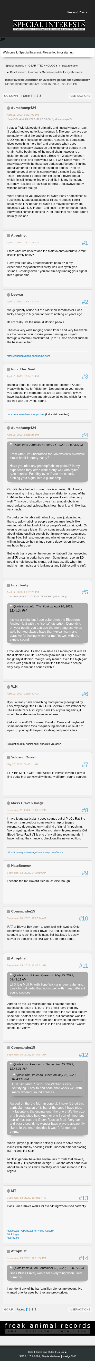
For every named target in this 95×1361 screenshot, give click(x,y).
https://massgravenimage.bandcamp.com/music (35, 852)
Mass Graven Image (27, 803)
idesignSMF (69, 1356)
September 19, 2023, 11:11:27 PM (26, 1258)
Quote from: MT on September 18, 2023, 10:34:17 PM (48, 1268)
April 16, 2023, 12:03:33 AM (22, 242)
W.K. (15, 686)
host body (19, 585)
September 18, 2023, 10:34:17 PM (26, 1197)
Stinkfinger (13, 1234)
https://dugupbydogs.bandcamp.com (28, 355)
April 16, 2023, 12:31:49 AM (22, 301)
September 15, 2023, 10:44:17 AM (26, 1054)
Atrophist (19, 235)
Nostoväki (13, 1237)
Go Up (8, 1309)
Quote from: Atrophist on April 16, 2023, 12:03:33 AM (48, 444)
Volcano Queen (24, 757)
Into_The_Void (23, 369)
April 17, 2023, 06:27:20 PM (23, 592)
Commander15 (23, 911)
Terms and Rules (45, 1352)
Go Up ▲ (62, 1352)
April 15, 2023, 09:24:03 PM (23, 114)
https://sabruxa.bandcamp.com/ (25, 414)
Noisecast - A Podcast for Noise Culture (30, 1230)
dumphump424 (23, 108)
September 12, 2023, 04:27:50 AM (26, 872)
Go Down (11, 95)
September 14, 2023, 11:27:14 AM (26, 918)
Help (30, 1352)
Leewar (17, 294)
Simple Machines (50, 1356)
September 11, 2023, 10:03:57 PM (26, 810)
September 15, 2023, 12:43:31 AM (26, 965)
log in (56, 52)
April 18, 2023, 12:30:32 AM (22, 693)
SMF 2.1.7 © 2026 (29, 1356)
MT (13, 1191)
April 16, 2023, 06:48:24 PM (23, 435)
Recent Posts (77, 12)
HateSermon (21, 865)
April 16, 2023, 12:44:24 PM (23, 376)
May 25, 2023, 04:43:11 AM (22, 764)
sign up (69, 52)
